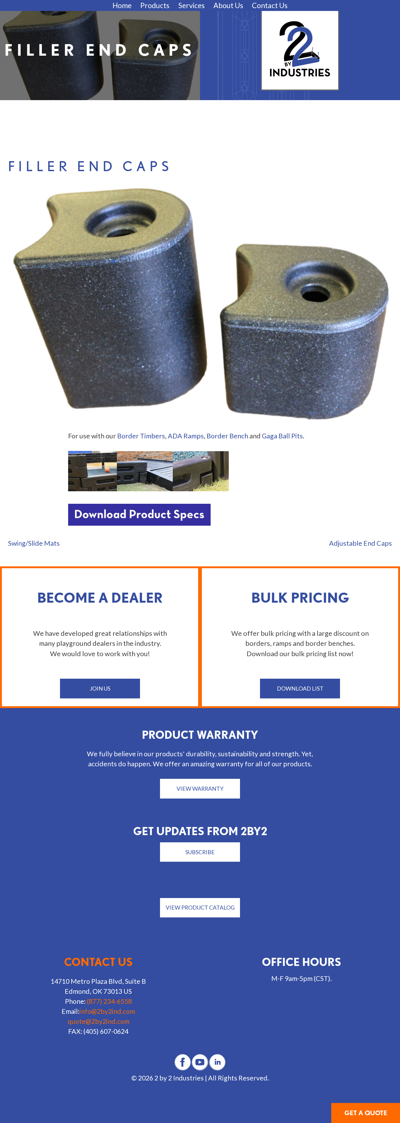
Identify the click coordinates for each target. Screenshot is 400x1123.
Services (191, 5)
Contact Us (270, 5)
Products (154, 5)
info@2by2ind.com (107, 1011)
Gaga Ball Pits (282, 436)
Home (122, 5)
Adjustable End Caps (360, 543)
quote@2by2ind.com (98, 1021)
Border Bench (227, 436)
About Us (228, 5)
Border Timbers (141, 436)
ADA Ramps (186, 436)
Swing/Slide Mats (34, 543)
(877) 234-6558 (109, 1001)
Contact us (98, 962)
